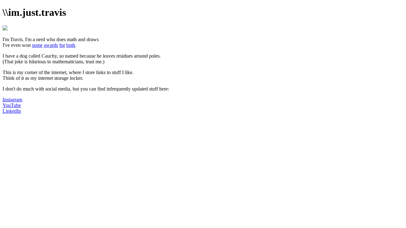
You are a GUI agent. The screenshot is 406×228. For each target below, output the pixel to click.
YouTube (12, 105)
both (70, 45)
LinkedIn (12, 111)
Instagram (12, 99)
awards (51, 45)
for (62, 45)
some (37, 45)
